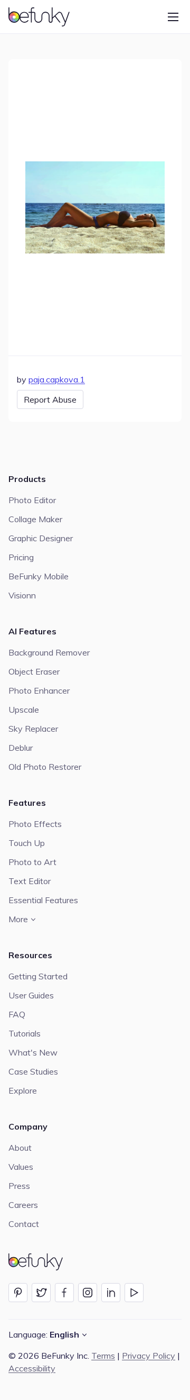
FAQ (16, 1014)
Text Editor (29, 881)
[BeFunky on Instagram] (87, 1292)
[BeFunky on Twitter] (41, 1292)
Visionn (22, 595)
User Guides (31, 995)
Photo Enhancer (39, 690)
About (20, 1147)
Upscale (23, 709)
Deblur (20, 747)
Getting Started (38, 976)
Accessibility (31, 1368)
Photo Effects (35, 824)
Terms (103, 1355)
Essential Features (43, 900)
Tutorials (24, 1033)
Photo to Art (32, 862)
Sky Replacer (33, 728)
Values (20, 1166)
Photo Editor (32, 500)
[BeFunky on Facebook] (64, 1292)
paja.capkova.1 (56, 379)
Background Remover (49, 652)
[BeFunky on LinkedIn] (110, 1292)
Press (19, 1185)
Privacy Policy (148, 1355)
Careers (23, 1204)
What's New (33, 1052)
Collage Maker (35, 519)
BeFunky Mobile (38, 576)
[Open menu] (173, 16)
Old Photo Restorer (44, 766)
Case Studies (33, 1071)
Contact (23, 1224)
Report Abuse (50, 399)
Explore (22, 1090)
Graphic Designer (40, 538)
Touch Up (26, 843)
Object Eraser (34, 671)
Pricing (21, 557)
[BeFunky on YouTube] (134, 1292)
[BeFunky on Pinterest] (17, 1292)
